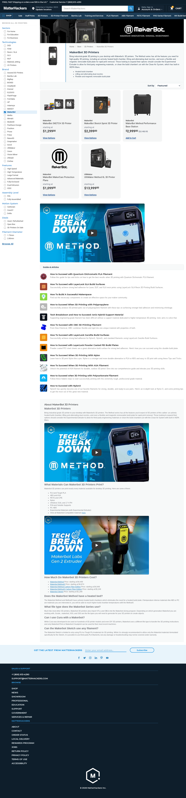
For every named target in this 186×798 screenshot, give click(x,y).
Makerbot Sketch (56, 592)
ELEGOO (10, 92)
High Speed (12, 169)
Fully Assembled (14, 199)
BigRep (10, 79)
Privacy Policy (20, 755)
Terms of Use (19, 759)
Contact (17, 731)
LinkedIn (95, 657)
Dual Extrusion (13, 185)
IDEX (9, 188)
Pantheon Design (14, 125)
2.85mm (10, 238)
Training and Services (94, 16)
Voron (9, 151)
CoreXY (10, 210)
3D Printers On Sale (15, 227)
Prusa (9, 131)
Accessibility (19, 763)
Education (18, 704)
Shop (15, 688)
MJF (9, 59)
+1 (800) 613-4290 (73, 2)
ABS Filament (128, 16)
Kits (8, 196)
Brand (5, 69)
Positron (10, 128)
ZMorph (10, 158)
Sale (20, 16)
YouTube (107, 657)
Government (19, 713)
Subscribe (142, 650)
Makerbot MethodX (57, 584)
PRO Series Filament (162, 16)
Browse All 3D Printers (14, 23)
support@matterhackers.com (30, 678)
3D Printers (43, 16)
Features (7, 165)
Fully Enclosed (13, 182)
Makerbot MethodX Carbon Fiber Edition (66, 589)
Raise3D (10, 138)
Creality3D (11, 86)
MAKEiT (10, 109)
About (15, 727)
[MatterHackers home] (15, 8)
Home (71, 47)
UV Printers (11, 65)
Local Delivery (20, 739)
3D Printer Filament (59, 16)
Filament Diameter (12, 232)
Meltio (9, 115)
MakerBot (11, 112)
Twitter (84, 657)
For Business (12, 38)
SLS (9, 55)
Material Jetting (13, 62)
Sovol (9, 145)
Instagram (90, 657)
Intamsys (11, 105)
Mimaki (10, 118)
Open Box (11, 224)
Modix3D (11, 122)
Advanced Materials (15, 178)
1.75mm (10, 235)
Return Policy (20, 751)
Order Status (20, 735)
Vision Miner (12, 154)
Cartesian (11, 207)
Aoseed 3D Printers (15, 73)
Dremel (10, 89)
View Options (49, 138)
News (15, 692)
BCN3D (10, 82)
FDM (9, 49)
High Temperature (14, 172)
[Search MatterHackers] (131, 8)
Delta (9, 213)
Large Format (12, 175)
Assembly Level (10, 192)
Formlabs (11, 99)
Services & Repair (22, 717)
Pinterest (101, 657)
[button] (45, 8)
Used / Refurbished (15, 221)
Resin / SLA (12, 52)
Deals (5, 217)
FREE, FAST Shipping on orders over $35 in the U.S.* (25, 2)
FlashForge (11, 96)
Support (17, 709)
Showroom (18, 696)
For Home (11, 31)
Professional (20, 700)
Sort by (151, 86)
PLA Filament (112, 16)
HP (8, 102)
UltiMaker (11, 148)
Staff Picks (30, 16)
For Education (12, 34)
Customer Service (57, 2)
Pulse (9, 135)
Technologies (9, 42)
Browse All (7, 244)
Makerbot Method (57, 582)
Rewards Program (23, 743)
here (84, 513)
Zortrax (10, 161)
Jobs (14, 747)
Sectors (6, 28)
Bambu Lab (76, 16)
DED (9, 45)
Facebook (78, 657)
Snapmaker (12, 141)
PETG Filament (143, 16)
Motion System (10, 203)
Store (79, 47)
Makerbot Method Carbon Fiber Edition (65, 587)
